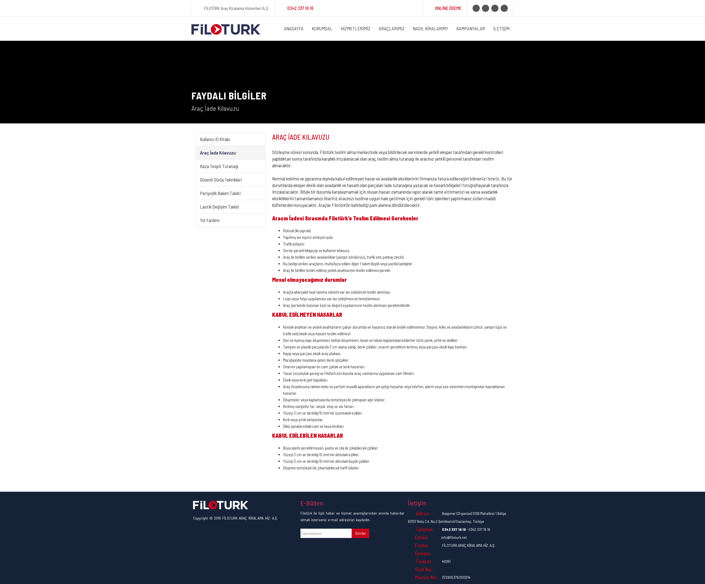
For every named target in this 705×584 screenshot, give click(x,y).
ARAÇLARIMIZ (392, 28)
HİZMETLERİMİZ (355, 28)
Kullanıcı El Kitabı (215, 139)
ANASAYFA (293, 28)
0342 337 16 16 (300, 8)
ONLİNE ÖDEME (448, 8)
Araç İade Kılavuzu (218, 152)
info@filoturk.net (454, 537)
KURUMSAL (322, 28)
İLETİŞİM (501, 28)
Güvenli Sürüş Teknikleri (221, 179)
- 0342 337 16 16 (466, 529)
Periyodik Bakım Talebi (220, 193)
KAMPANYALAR (470, 28)
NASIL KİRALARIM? (430, 28)
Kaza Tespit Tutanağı (219, 166)
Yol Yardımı (209, 220)
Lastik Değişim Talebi (219, 206)
